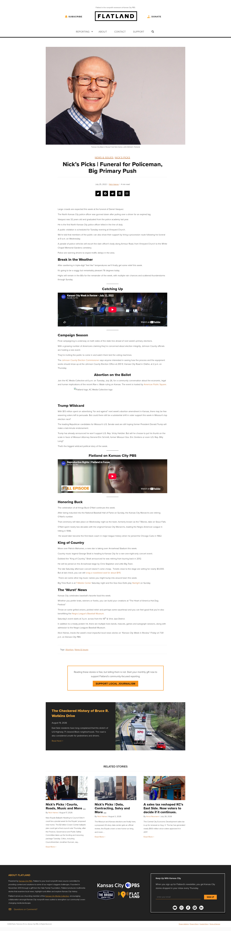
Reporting (83, 31)
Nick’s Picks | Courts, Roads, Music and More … (66, 806)
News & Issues (104, 157)
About (103, 31)
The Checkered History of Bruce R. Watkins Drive (80, 713)
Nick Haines (114, 184)
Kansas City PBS (25, 881)
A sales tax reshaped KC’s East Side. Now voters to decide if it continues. (163, 808)
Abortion (69, 649)
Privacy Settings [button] (184, 924)
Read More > (51, 846)
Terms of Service (215, 924)
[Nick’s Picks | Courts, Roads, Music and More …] (66, 788)
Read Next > (57, 740)
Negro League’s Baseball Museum (88, 613)
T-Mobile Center (83, 582)
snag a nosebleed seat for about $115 (103, 572)
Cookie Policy (204, 924)
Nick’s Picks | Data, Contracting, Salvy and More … (112, 808)
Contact (120, 31)
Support (138, 31)
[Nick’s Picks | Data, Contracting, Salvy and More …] (115, 788)
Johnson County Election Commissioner (80, 360)
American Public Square (155, 384)
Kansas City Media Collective (57, 896)
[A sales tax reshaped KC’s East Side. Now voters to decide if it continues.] (164, 788)
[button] (92, 31)
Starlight (136, 582)
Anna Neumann (152, 816)
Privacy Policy (194, 924)
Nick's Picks (122, 157)
